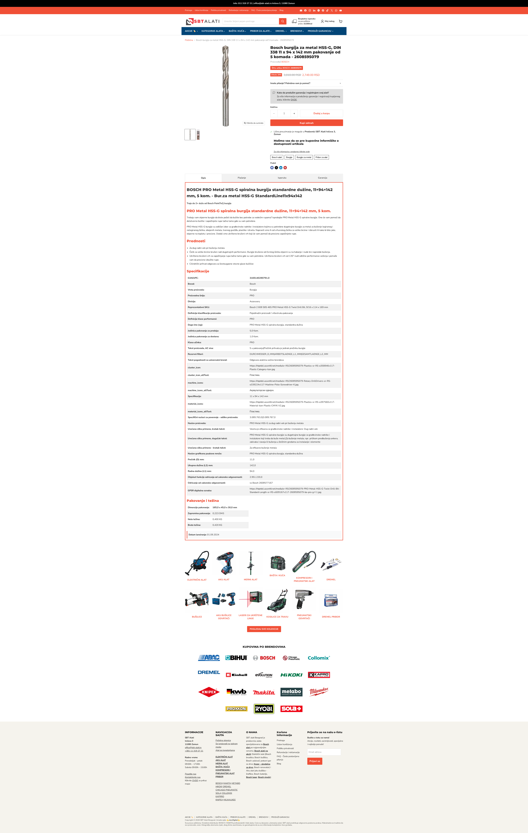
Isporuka (282, 177)
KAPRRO (220, 796)
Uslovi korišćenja (201, 10)
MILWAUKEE (229, 799)
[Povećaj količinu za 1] (294, 113)
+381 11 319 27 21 (194, 750)
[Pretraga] (282, 21)
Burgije (289, 157)
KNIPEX (219, 799)
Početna (189, 40)
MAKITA (227, 783)
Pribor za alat (321, 157)
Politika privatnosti (218, 10)
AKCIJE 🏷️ (190, 31)
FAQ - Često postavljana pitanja (264, 10)
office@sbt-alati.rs (193, 747)
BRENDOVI (296, 31)
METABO (236, 783)
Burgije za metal (304, 157)
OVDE (294, 99)
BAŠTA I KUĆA (237, 31)
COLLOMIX (227, 793)
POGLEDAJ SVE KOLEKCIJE (264, 629)
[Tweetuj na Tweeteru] (276, 167)
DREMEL (280, 31)
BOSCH (285, 61)
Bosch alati (277, 157)
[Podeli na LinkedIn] (280, 167)
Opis (203, 177)
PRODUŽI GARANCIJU (320, 31)
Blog (281, 10)
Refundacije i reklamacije (239, 10)
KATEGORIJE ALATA (213, 31)
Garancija (322, 177)
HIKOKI (219, 786)
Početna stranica (223, 740)
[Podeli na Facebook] (272, 167)
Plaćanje (242, 177)
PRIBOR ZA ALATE (260, 31)
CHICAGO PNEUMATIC (227, 789)
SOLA (218, 793)
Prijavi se (315, 761)
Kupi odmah (307, 123)
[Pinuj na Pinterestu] (285, 167)
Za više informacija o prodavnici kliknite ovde (292, 152)
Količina (273, 107)
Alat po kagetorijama (225, 750)
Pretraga (188, 10)
